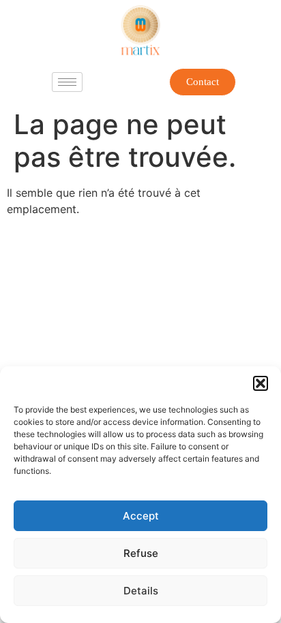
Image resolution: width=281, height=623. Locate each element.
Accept (141, 515)
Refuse (140, 553)
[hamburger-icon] (67, 82)
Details (140, 590)
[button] (260, 383)
